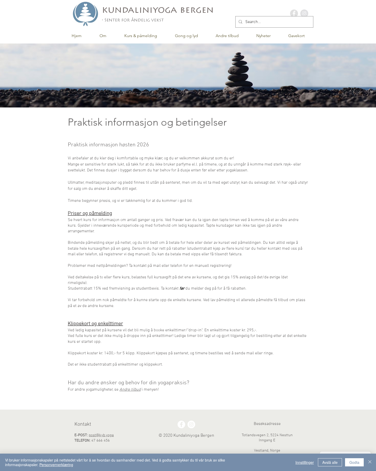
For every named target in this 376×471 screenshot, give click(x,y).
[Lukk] (370, 462)
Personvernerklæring (56, 464)
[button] (103, 36)
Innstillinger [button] (304, 462)
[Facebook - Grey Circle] (294, 13)
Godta (354, 462)
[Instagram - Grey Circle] (304, 13)
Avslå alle (330, 462)
